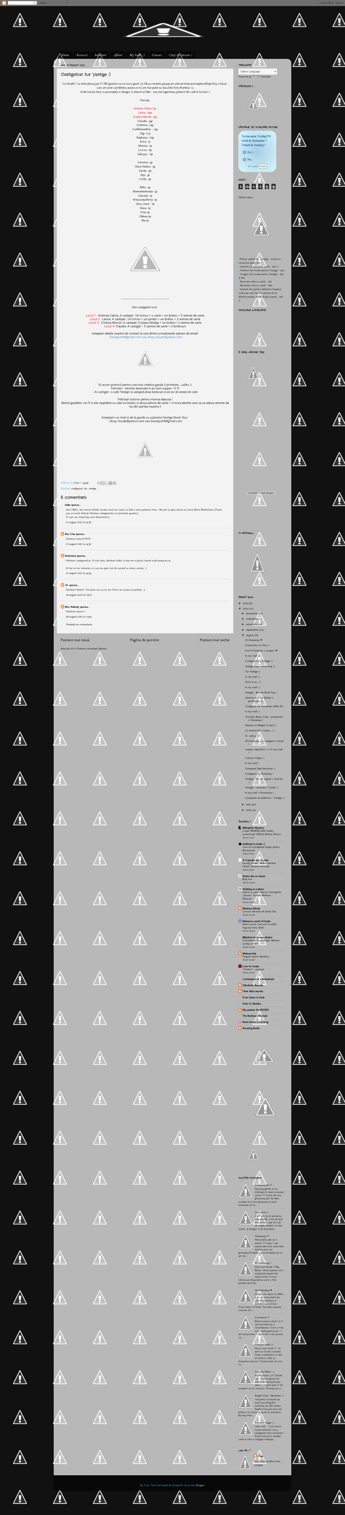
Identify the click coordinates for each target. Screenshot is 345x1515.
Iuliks (67, 504)
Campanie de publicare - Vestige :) (264, 797)
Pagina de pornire (144, 640)
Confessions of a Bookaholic (258, 979)
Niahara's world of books (257, 921)
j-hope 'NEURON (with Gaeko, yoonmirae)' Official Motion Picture (262, 832)
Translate (265, 76)
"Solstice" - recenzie (253, 969)
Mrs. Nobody (72, 606)
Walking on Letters (253, 889)
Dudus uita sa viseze (254, 876)
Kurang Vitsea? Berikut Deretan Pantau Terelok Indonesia (259, 865)
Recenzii (81, 55)
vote (263, 166)
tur (85, 488)
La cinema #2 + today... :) (259, 730)
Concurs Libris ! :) (264, 1371)
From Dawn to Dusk (254, 997)
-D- (66, 585)
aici (258, 262)
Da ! (250, 152)
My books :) (137, 55)
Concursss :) (261, 1212)
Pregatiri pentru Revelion (256, 956)
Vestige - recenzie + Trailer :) (261, 787)
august (250, 635)
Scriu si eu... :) (253, 681)
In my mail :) (252, 655)
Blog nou (247, 879)
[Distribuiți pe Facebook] (111, 483)
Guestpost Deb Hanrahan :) (260, 768)
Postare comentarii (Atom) (92, 648)
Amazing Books (251, 1028)
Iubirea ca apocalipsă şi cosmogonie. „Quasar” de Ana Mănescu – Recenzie (262, 895)
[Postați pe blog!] (103, 483)
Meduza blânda (251, 908)
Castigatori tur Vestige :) (259, 660)
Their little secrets (253, 991)
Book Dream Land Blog (255, 1021)
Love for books (251, 966)
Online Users (245, 197)
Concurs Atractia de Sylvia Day (259, 911)
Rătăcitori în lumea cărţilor (258, 937)
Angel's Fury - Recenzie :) (269, 1395)
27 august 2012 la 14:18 (78, 522)
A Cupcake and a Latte (255, 860)
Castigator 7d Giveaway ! (259, 773)
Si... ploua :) (251, 735)
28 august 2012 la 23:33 (78, 616)
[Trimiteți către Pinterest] (114, 483)
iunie (249, 809)
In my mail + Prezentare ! (259, 792)
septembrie (252, 629)
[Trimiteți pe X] (107, 483)
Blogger (200, 1485)
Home (65, 55)
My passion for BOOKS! (256, 1009)
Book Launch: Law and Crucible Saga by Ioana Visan (260, 926)
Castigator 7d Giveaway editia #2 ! (264, 706)
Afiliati (117, 55)
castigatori (77, 488)
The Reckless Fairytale (255, 1015)
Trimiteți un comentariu (79, 624)
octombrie (252, 624)
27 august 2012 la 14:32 (78, 543)
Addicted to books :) (254, 843)
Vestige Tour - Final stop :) (260, 666)
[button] (244, 152)
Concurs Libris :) (264, 1344)
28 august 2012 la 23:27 (79, 594)
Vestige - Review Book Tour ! (261, 692)
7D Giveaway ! (263, 1263)
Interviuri (100, 55)
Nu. (249, 159)
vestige (92, 488)
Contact (157, 55)
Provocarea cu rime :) (257, 645)
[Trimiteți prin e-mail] (99, 483)
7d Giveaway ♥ (253, 639)
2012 (246, 608)
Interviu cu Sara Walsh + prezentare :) (259, 699)
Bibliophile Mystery (253, 827)
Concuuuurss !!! (263, 1184)
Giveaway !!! (262, 1236)
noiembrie (252, 618)
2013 (245, 603)
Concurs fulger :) (254, 757)
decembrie (252, 613)
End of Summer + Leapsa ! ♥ (261, 650)
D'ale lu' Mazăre (252, 1003)
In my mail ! (252, 763)
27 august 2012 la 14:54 (78, 573)
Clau (77, 482)
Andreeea (70, 555)
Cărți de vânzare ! (180, 55)
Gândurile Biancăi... (253, 985)
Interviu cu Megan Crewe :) (260, 725)
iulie (249, 804)
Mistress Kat (249, 953)
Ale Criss (70, 533)
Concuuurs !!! (262, 1317)
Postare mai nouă (75, 640)
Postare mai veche (214, 640)
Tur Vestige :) (252, 671)
